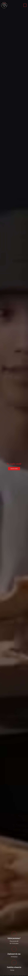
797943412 (14, 957)
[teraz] (17, 970)
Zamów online (14, 468)
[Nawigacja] (24, 5)
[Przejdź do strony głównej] (4, 5)
